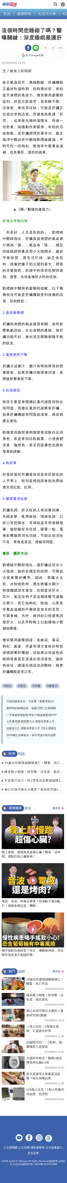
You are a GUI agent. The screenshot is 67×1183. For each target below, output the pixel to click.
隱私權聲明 (37, 1147)
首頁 (6, 14)
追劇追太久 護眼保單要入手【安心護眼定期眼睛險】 (31, 730)
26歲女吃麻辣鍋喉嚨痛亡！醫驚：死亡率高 (35, 763)
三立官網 (24, 1147)
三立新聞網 (10, 1147)
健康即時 (24, 14)
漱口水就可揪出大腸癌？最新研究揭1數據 (34, 789)
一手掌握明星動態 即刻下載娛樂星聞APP (31, 715)
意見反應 (33, 1153)
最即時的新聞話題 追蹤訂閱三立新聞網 (31, 708)
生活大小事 (47, 14)
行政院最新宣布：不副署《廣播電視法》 (31, 701)
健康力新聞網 (20, 71)
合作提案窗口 (54, 1147)
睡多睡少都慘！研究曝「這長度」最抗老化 (35, 772)
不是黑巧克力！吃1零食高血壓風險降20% (34, 780)
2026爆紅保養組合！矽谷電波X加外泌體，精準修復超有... (32, 737)
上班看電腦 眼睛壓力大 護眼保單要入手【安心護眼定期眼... (30, 723)
